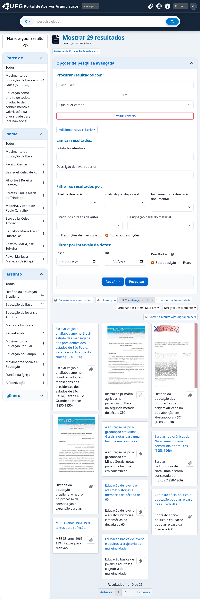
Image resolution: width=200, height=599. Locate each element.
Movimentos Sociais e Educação (24, 364)
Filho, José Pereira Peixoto (24, 182)
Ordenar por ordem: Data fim (137, 308)
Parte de (14, 57)
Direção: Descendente (179, 308)
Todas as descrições (124, 235)
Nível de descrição (69, 194)
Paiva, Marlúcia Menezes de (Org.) (24, 258)
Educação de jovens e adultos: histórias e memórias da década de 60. (123, 492)
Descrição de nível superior (76, 166)
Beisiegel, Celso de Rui (24, 173)
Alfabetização (24, 384)
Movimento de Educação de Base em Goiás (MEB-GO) (24, 80)
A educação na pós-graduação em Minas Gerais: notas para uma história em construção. (122, 434)
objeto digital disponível (121, 194)
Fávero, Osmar (24, 165)
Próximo (143, 592)
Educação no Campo (24, 355)
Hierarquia (108, 300)
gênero (13, 395)
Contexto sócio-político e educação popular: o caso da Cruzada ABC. (174, 499)
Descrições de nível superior (82, 235)
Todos (10, 67)
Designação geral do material (149, 217)
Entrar (179, 6)
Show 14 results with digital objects (172, 317)
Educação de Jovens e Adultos (24, 314)
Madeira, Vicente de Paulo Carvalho (24, 208)
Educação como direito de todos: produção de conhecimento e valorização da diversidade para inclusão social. (24, 107)
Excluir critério (125, 116)
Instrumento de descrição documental (170, 196)
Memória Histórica (24, 326)
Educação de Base (24, 305)
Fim (106, 253)
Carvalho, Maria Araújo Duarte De (24, 233)
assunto (14, 274)
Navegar (89, 6)
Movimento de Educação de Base (24, 153)
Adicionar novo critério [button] (76, 130)
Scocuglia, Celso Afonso (24, 220)
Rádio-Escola (24, 334)
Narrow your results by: (25, 41)
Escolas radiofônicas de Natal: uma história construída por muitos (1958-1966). (172, 443)
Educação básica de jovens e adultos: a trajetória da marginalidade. (124, 544)
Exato (187, 262)
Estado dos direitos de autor (77, 217)
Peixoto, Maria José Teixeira (24, 246)
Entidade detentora (70, 148)
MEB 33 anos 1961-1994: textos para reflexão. (73, 525)
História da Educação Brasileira (24, 294)
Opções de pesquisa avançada (85, 63)
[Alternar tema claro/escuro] (193, 6)
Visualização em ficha (138, 300)
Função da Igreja (24, 376)
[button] (150, 6)
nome (12, 134)
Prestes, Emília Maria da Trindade (24, 195)
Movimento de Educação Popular (24, 343)
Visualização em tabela (175, 300)
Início (60, 253)
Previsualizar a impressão (75, 300)
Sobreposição (166, 262)
